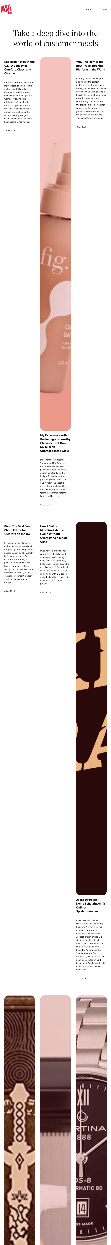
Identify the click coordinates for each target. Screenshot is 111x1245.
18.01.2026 (81, 126)
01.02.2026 (45, 504)
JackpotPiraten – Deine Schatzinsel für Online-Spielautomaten (90, 905)
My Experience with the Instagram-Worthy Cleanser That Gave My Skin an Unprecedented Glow (55, 442)
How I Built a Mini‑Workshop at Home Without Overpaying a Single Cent (54, 533)
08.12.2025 (45, 592)
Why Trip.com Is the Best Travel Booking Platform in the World (90, 65)
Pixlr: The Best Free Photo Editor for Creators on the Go (17, 530)
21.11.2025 (81, 978)
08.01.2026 (9, 591)
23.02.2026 (9, 130)
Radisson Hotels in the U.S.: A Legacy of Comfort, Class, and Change (19, 67)
